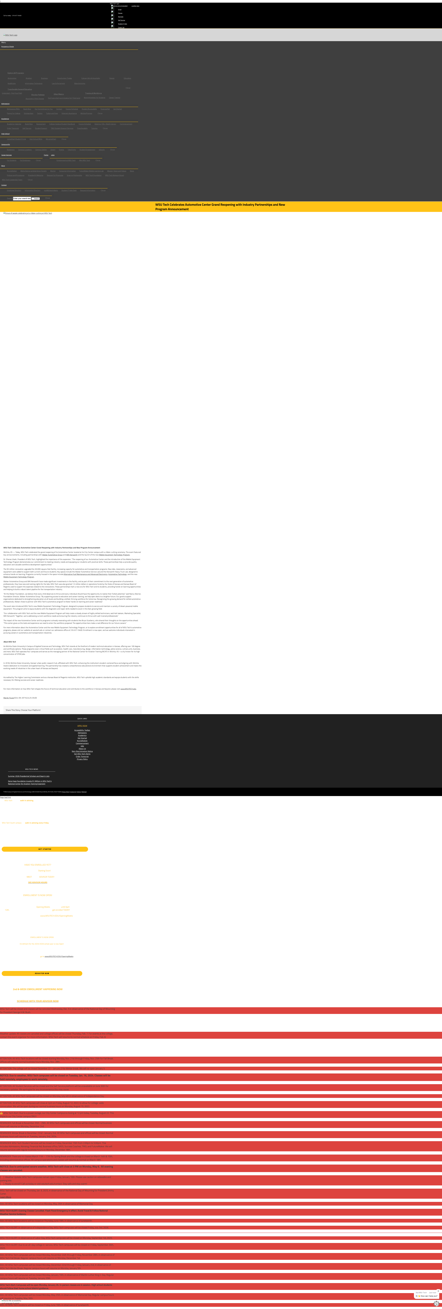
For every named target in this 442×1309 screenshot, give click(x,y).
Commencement (82, 743)
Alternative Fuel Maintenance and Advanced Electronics (85, 574)
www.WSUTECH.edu (128, 688)
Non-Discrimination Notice (82, 751)
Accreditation (82, 740)
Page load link (5, 797)
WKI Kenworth (72, 554)
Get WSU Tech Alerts (82, 753)
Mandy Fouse (8, 697)
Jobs (82, 746)
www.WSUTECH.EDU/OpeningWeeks (59, 956)
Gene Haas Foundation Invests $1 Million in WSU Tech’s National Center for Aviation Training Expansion (30, 782)
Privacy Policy (82, 759)
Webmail (84, 792)
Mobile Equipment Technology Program (18, 576)
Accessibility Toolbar (82, 730)
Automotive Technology (117, 574)
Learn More (5, 1197)
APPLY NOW (82, 725)
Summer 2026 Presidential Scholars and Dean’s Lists (28, 776)
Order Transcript (82, 756)
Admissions (82, 732)
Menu (3, 42)
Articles (79, 792)
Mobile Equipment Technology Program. (114, 554)
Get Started (82, 738)
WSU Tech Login (114, 4)
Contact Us (73, 792)
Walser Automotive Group (52, 554)
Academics (82, 735)
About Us (82, 748)
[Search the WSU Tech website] (3, 194)
